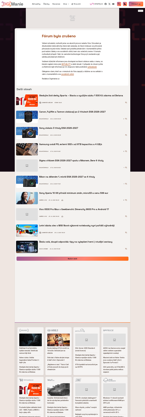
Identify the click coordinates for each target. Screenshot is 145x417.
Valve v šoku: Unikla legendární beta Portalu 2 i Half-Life (29, 360)
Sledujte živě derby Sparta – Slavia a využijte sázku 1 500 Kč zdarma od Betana (81, 95)
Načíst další (72, 259)
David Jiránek (43, 249)
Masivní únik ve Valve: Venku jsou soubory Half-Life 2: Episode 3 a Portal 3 (113, 360)
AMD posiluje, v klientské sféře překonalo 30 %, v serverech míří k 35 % (112, 409)
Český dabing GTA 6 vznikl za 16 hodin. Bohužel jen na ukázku (58, 350)
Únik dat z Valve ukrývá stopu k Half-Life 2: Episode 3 (58, 359)
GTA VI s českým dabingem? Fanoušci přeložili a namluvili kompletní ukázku (86, 400)
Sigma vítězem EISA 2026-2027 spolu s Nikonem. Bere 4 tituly (71, 160)
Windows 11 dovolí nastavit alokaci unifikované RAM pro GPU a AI (113, 400)
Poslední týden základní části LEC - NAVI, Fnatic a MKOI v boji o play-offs (30, 409)
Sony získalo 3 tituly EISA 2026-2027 (58, 128)
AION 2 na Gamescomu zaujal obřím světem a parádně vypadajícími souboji (114, 350)
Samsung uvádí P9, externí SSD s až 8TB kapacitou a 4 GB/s (70, 144)
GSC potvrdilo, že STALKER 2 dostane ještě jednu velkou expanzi (114, 369)
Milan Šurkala (43, 119)
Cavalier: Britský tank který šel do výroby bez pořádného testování (58, 400)
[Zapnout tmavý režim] (125, 4)
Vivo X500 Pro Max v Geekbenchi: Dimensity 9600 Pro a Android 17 (74, 209)
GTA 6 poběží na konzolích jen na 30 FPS (86, 366)
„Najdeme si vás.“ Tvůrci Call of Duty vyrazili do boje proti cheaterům (58, 367)
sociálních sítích (67, 74)
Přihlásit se (136, 4)
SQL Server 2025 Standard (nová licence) (85, 349)
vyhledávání (92, 67)
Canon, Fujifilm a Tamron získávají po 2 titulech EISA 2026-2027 (72, 111)
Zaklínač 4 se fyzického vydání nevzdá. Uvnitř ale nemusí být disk (28, 350)
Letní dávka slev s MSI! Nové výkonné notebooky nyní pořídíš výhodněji (77, 225)
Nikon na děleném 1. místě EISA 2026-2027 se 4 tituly (67, 176)
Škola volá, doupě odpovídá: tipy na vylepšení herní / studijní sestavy (75, 241)
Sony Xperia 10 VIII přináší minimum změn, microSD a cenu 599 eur (73, 193)
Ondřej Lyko (43, 200)
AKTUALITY (66, 64)
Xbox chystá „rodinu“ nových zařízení (86, 408)
